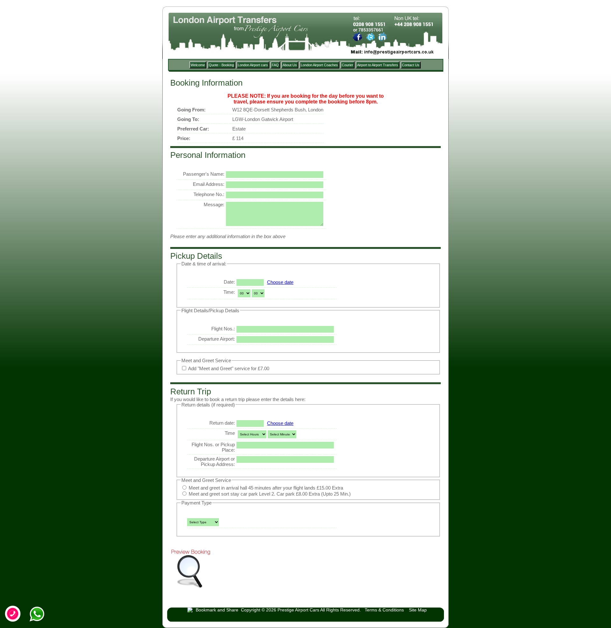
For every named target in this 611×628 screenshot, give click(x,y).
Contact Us (410, 65)
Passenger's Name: (203, 174)
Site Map (418, 609)
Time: (229, 292)
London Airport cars (253, 65)
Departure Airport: (216, 339)
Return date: (222, 423)
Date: (229, 282)
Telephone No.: (208, 194)
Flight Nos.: (223, 328)
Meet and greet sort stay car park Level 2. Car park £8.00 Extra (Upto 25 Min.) (269, 494)
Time (230, 433)
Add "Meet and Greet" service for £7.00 (228, 368)
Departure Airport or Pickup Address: (214, 461)
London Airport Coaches (319, 65)
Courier (347, 65)
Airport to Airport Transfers (377, 65)
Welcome (198, 65)
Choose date (280, 282)
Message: (214, 204)
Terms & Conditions (384, 609)
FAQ (275, 65)
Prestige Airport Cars (298, 609)
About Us (290, 65)
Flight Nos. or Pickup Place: (213, 447)
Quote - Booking (221, 65)
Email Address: (208, 184)
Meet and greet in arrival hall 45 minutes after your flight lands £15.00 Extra (265, 487)
